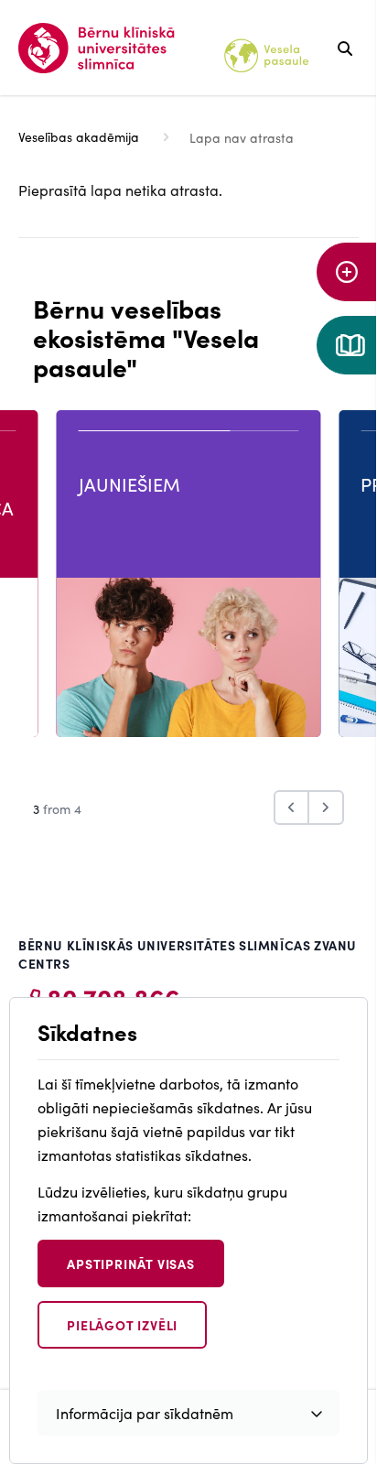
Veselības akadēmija (78, 136)
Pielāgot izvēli (122, 1325)
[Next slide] (326, 807)
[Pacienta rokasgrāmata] (347, 345)
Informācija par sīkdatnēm (144, 1413)
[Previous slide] (291, 807)
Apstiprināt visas (131, 1263)
